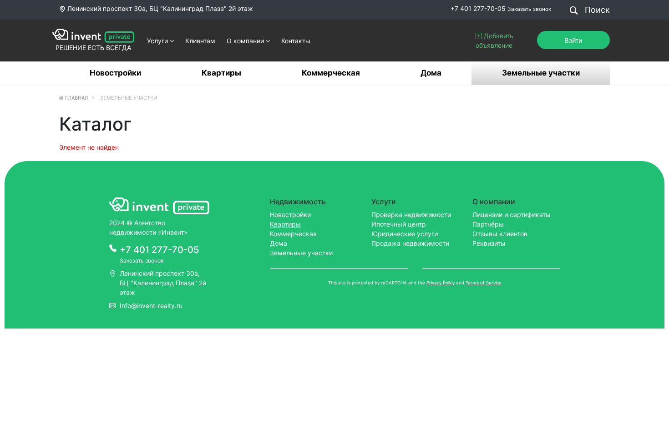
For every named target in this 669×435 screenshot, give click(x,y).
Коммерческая (331, 72)
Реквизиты (489, 243)
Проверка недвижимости (411, 214)
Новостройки (115, 72)
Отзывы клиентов (499, 234)
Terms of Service (484, 282)
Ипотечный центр (398, 224)
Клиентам (200, 41)
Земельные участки (541, 72)
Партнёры (488, 224)
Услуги (158, 41)
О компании (246, 41)
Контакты (295, 41)
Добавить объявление (494, 40)
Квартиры (221, 72)
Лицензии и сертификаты (511, 214)
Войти (573, 40)
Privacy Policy (440, 282)
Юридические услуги (404, 234)
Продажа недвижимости (410, 243)
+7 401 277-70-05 (478, 8)
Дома (431, 72)
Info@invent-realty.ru (151, 305)
